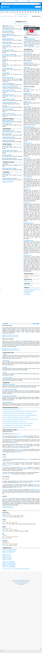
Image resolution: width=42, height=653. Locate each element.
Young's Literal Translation (8, 137)
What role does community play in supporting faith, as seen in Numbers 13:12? (20, 419)
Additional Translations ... (8, 181)
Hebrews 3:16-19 (27, 143)
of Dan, (32, 42)
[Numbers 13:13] (40, 292)
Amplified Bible (5, 73)
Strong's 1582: (5, 545)
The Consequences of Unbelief (9, 389)
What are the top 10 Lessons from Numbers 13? (14, 427)
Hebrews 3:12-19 (30, 469)
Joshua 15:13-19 (27, 255)
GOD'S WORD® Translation (8, 99)
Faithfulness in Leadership (8, 384)
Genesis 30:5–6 (19, 436)
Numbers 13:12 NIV (6, 554)
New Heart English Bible (8, 109)
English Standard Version (8, 34)
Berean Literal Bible (7, 42)
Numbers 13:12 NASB (7, 558)
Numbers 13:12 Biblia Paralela (9, 563)
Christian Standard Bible (8, 83)
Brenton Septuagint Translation (9, 178)
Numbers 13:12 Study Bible (8, 561)
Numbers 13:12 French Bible (8, 565)
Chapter (37, 323)
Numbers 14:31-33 (17, 487)
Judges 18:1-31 (23, 445)
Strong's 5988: (5, 531)
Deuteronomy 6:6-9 (35, 489)
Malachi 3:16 (28, 482)
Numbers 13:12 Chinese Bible (8, 564)
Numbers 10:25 (27, 93)
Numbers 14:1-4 (6, 465)
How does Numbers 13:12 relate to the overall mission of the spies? (18, 423)
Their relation (27, 294)
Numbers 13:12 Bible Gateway (9, 550)
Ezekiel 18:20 (6, 489)
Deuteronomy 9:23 (28, 178)
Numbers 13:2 (11, 440)
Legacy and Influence (7, 402)
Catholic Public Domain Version (9, 150)
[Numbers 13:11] (1, 292)
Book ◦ (34, 323)
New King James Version (8, 50)
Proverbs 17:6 (36, 484)
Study (21, 23)
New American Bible (7, 155)
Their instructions (28, 291)
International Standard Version (9, 102)
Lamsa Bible (5, 163)
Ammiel (36, 42)
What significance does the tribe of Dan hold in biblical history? (17, 425)
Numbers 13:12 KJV (6, 559)
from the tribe (27, 42)
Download (37, 46)
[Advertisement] (21, 315)
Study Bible (5, 323)
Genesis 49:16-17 (28, 53)
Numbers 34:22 (27, 101)
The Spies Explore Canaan (29, 39)
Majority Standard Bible (7, 120)
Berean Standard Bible (7, 38)
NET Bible (4, 105)
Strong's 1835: (5, 523)
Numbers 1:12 (27, 88)
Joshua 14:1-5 (27, 202)
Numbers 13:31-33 (7, 464)
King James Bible (6, 45)
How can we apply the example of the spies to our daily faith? (16, 417)
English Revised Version (8, 94)
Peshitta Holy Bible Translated (9, 168)
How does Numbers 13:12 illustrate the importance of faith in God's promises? (20, 411)
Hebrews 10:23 (18, 451)
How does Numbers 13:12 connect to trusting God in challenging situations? (19, 415)
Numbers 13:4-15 (27, 459)
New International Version (8, 27)
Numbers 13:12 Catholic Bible (8, 566)
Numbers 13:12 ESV (6, 557)
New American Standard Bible (9, 54)
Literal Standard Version (8, 130)
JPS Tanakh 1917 (6, 173)
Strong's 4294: (5, 516)
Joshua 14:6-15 (27, 106)
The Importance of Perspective (9, 396)
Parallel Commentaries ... (8, 507)
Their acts (27, 293)
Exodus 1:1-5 (22, 482)
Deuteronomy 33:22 (28, 62)
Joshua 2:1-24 (27, 158)
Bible (2, 16)
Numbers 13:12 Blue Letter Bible (9, 549)
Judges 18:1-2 (27, 67)
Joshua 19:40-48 (15, 445)
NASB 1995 (5, 59)
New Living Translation (7, 31)
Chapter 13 (8, 16)
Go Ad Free (2, 650)
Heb (27, 23)
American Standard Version (8, 90)
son (39, 42)
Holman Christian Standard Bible (10, 86)
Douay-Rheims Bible (7, 145)
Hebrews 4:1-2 (27, 189)
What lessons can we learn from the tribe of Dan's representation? (17, 413)
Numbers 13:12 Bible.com (8, 552)
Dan (32, 281)
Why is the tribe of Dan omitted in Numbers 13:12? (14, 421)
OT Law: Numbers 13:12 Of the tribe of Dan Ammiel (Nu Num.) (16, 568)
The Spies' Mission (7, 377)
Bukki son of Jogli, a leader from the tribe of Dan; (11, 350)
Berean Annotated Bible (7, 77)
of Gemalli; (26, 44)
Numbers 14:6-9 (23, 467)
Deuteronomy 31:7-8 (28, 223)
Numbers (5, 16)
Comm (24, 23)
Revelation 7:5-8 (18, 449)
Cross (18, 23)
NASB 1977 (5, 63)
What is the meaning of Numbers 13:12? (12, 409)
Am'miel (29, 281)
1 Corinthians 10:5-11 (28, 240)
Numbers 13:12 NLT (6, 555)
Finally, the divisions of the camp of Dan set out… (11, 349)
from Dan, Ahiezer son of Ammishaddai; (9, 348)
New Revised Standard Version (9, 158)
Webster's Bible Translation (8, 113)
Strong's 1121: (5, 538)
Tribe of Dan (6, 360)
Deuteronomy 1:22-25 (29, 126)
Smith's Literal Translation (8, 140)
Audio (15, 23)
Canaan (5, 367)
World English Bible (7, 123)
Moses (4, 372)
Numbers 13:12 (16, 433)
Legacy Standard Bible (7, 68)
